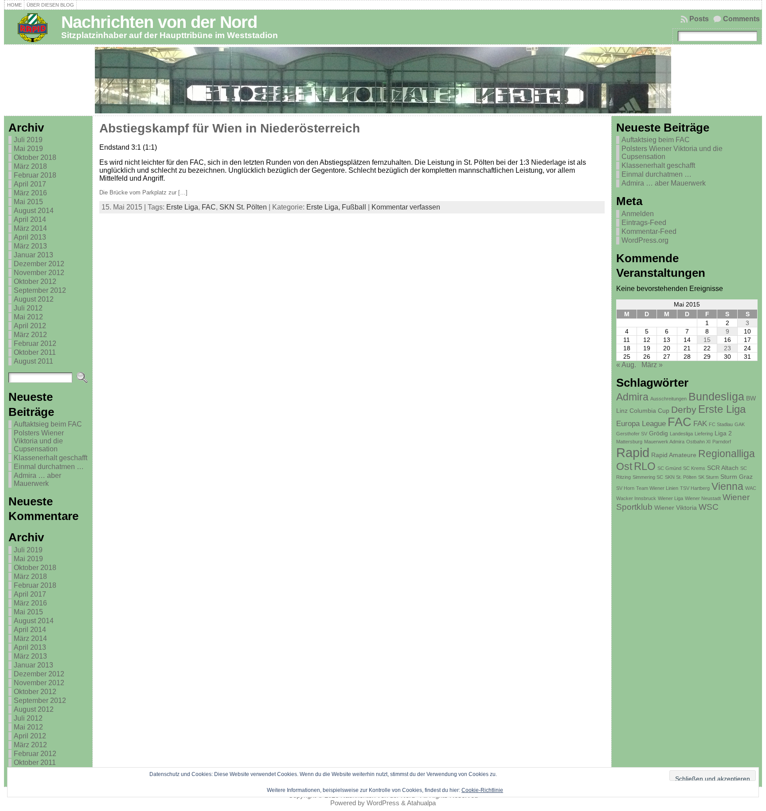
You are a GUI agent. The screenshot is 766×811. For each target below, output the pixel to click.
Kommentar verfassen (405, 207)
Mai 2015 (28, 202)
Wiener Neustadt (703, 498)
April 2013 (30, 237)
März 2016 (30, 193)
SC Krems (694, 468)
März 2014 (30, 228)
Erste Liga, (324, 207)
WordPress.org (644, 240)
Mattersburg (629, 441)
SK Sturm (708, 477)
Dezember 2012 (39, 264)
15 (707, 339)
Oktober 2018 (35, 157)
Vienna (727, 486)
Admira (632, 397)
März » (652, 365)
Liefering (704, 433)
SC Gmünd (669, 468)
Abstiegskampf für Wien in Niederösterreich (229, 128)
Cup (663, 410)
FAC (209, 207)
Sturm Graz (736, 476)
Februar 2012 (35, 343)
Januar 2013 (33, 255)
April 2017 (30, 184)
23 (727, 348)
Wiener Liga (670, 498)
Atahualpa (421, 803)
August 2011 (33, 361)
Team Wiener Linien (657, 488)
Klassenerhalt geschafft (50, 458)
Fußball (354, 207)
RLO (645, 466)
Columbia (642, 410)
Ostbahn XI (698, 441)
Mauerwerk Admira (664, 441)
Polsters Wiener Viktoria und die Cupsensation (39, 441)
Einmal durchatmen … (49, 466)
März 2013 (30, 246)
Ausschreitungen (668, 398)
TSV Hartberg (695, 488)
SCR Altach (723, 467)
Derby (683, 409)
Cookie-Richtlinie (482, 790)
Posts (699, 19)
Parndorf (721, 441)
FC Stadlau (721, 424)
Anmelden (637, 213)
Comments (741, 19)
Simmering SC (648, 477)
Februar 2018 (35, 175)
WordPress (383, 803)
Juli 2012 (28, 308)
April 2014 (30, 219)
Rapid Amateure (673, 454)
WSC (709, 507)
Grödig (658, 433)
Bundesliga (716, 396)
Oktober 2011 (35, 352)
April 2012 (30, 326)
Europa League (641, 423)
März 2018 (30, 166)
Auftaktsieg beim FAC (48, 424)
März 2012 (30, 334)
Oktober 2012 (35, 281)
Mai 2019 (28, 148)
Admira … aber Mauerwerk (37, 479)
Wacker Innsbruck (636, 498)
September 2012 (40, 290)
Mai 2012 (28, 317)
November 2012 (39, 272)
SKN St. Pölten (243, 207)
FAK (700, 423)
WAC (750, 488)
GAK (740, 424)
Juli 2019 (28, 140)
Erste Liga (182, 207)
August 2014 (34, 210)
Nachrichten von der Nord (159, 21)
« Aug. (626, 365)
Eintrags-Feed (643, 222)
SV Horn (625, 488)
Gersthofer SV (631, 433)
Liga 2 (723, 433)
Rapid (632, 452)
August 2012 (34, 299)
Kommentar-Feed (648, 231)
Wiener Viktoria (675, 507)
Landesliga (681, 433)
